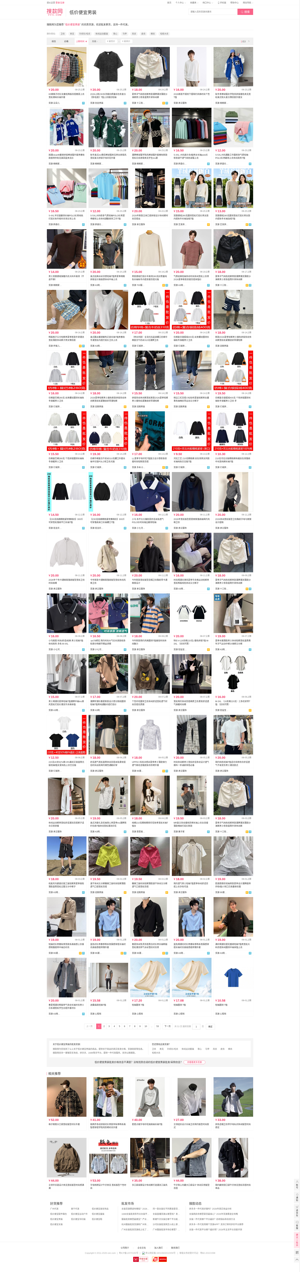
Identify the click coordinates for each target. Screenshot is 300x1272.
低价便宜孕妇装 (78, 1219)
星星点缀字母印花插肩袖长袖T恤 (147, 1124)
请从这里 (55, 3)
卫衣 (63, 34)
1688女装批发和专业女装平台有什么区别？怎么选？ (135, 1214)
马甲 (125, 34)
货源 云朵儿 (54, 103)
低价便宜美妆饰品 (100, 1209)
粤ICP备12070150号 (128, 1253)
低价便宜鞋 (97, 1219)
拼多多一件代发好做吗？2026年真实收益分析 (210, 1209)
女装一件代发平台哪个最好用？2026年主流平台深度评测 (215, 1229)
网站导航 (247, 3)
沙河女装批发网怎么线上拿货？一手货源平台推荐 (167, 1224)
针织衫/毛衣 (84, 34)
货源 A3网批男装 (96, 285)
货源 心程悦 (95, 1014)
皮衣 (143, 34)
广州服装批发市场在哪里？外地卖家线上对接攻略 (167, 1229)
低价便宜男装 (56, 1219)
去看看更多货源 (194, 1062)
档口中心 (207, 3)
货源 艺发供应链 (221, 224)
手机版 (221, 3)
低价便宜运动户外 (79, 1214)
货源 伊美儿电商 (55, 346)
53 (157, 1026)
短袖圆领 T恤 (138, 1005)
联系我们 (175, 1248)
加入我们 (158, 1248)
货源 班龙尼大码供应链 (55, 528)
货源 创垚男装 (96, 103)
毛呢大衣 (164, 34)
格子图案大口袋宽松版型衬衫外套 (64, 1124)
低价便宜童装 (98, 1214)
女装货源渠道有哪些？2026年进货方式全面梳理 (135, 1209)
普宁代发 (75, 1209)
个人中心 (180, 3)
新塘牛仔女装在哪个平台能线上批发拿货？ (167, 1219)
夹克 (72, 34)
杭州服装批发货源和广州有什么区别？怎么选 (135, 1224)
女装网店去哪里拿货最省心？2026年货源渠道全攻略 (213, 1214)
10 (146, 1026)
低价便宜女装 (56, 1224)
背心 (115, 34)
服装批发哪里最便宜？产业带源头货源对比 (135, 1219)
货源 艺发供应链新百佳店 (180, 224)
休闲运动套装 (101, 34)
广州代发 (54, 1209)
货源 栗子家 (179, 831)
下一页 (167, 1026)
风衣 (134, 34)
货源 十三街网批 (138, 103)
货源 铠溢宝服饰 (180, 649)
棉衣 (153, 34)
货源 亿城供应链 (138, 346)
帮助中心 (234, 3)
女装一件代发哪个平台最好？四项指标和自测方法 (212, 1219)
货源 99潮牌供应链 (138, 771)
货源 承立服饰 (180, 103)
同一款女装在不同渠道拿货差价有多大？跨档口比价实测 (167, 1209)
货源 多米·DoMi (138, 467)
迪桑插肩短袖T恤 (98, 1005)
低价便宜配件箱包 (58, 1214)
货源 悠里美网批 (138, 831)
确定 (210, 1026)
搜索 (245, 11)
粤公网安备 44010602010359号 (160, 1253)
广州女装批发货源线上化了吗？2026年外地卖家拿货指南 (135, 1229)
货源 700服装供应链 (138, 285)
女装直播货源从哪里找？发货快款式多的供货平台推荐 (167, 1214)
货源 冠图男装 (221, 346)
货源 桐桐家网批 (221, 103)
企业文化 (142, 1248)
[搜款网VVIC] (54, 12)
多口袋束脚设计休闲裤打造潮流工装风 (149, 1185)
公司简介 (125, 1248)
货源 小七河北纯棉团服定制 (138, 528)
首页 (169, 3)
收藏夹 (193, 3)
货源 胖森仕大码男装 (180, 164)
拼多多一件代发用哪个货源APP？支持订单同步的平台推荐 (216, 1224)
